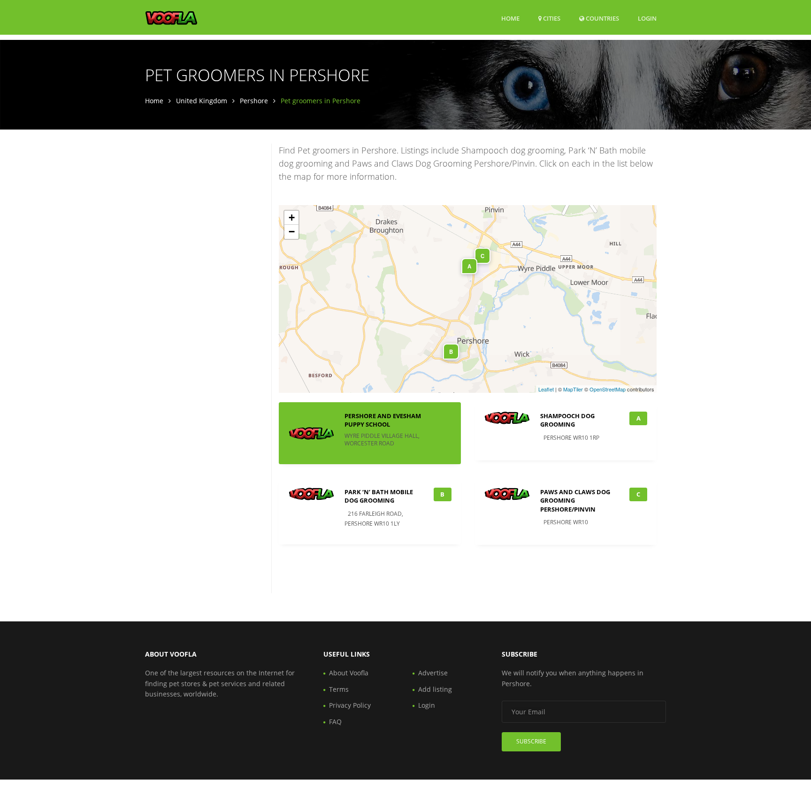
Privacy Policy (350, 705)
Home (510, 18)
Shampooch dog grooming (567, 420)
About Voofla (348, 672)
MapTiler (573, 389)
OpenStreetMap (607, 389)
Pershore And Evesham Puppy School (382, 420)
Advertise (433, 672)
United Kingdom (201, 100)
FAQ (335, 721)
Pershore (254, 100)
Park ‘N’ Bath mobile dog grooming (378, 496)
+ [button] (292, 217)
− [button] (292, 231)
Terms (339, 689)
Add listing (435, 689)
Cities (551, 18)
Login (647, 18)
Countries (601, 18)
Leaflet (546, 389)
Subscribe (531, 741)
